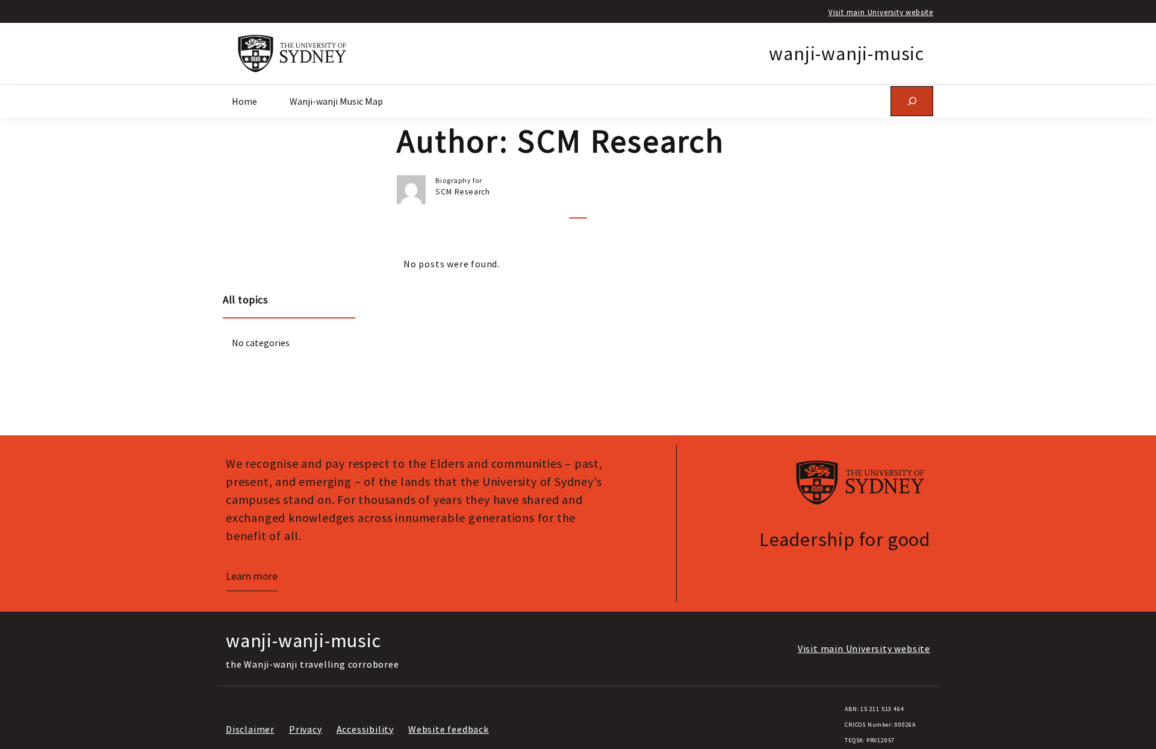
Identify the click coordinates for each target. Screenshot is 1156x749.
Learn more (252, 576)
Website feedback (448, 729)
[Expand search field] (911, 101)
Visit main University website (880, 12)
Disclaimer (250, 729)
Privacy (305, 729)
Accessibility (365, 729)
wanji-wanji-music (846, 54)
